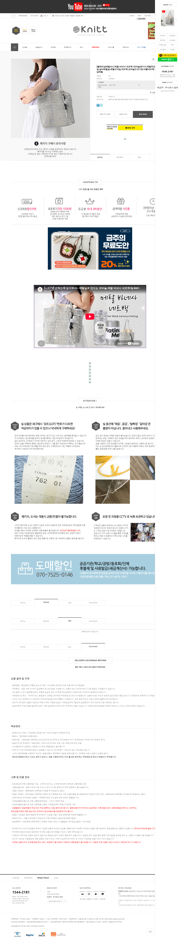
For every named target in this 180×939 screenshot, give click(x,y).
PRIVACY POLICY (43, 878)
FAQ (172, 45)
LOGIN (131, 15)
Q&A (139, 157)
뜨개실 (24, 47)
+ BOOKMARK (22, 15)
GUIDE (56, 878)
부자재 (53, 47)
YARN (25, 30)
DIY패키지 (67, 47)
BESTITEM (33, 30)
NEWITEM (16, 30)
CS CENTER (34, 15)
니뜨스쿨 (111, 47)
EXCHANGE (93, 603)
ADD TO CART (105, 114)
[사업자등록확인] (78, 922)
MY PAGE (148, 15)
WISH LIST (123, 114)
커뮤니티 (126, 47)
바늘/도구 (39, 47)
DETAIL (100, 157)
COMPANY (15, 878)
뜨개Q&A (172, 40)
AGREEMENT (28, 878)
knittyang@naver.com (39, 922)
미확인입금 (162, 45)
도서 (81, 47)
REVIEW (162, 40)
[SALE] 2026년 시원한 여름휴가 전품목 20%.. (69, 15)
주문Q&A (172, 36)
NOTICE (162, 36)
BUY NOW (143, 114)
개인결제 (163, 49)
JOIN (139, 15)
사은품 (172, 49)
